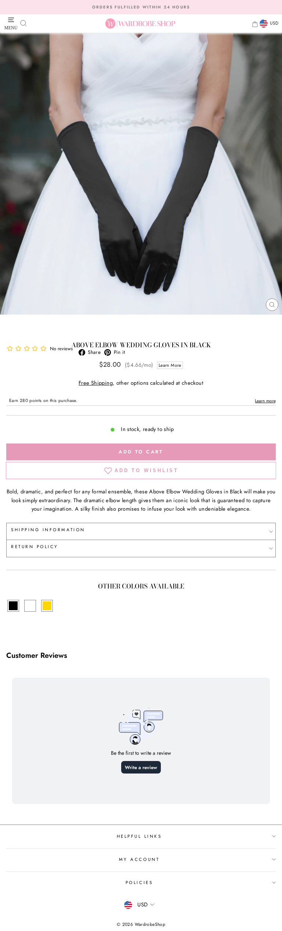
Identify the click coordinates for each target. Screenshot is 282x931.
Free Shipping (96, 383)
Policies (139, 882)
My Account (139, 859)
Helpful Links (139, 836)
